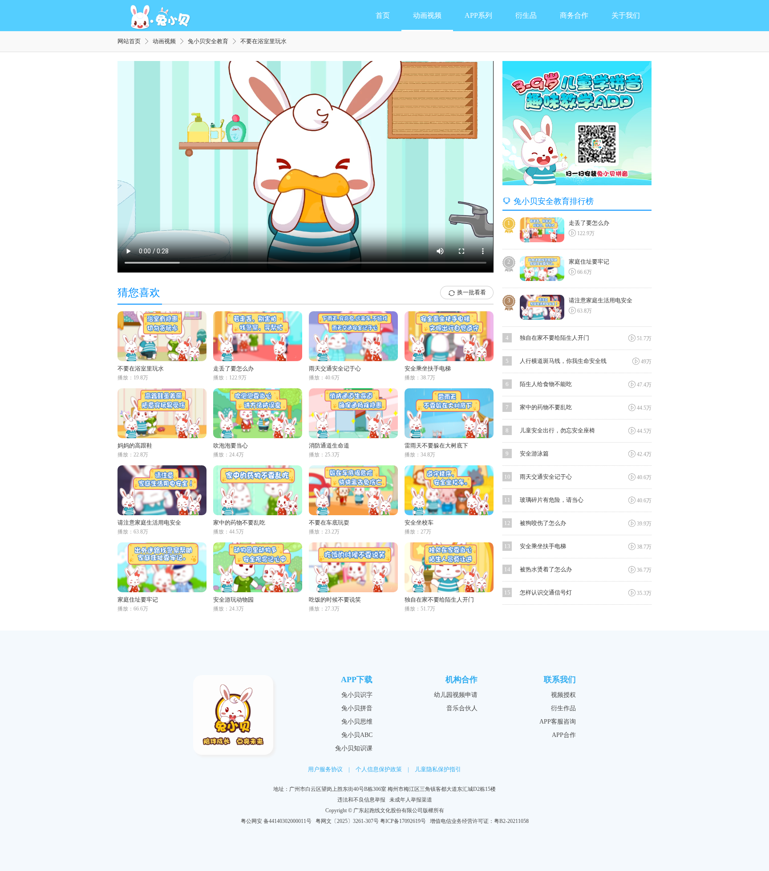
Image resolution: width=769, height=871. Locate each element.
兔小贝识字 (356, 695)
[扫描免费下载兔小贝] (577, 123)
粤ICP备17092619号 (403, 821)
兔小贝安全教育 (208, 41)
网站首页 (129, 41)
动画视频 (427, 15)
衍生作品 (563, 708)
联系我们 (560, 679)
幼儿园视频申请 (456, 695)
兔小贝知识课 (353, 748)
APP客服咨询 (557, 721)
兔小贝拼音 (356, 708)
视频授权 (563, 695)
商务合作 (574, 15)
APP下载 (356, 679)
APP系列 (478, 15)
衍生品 (526, 15)
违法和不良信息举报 (361, 800)
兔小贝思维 (356, 721)
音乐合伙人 (462, 708)
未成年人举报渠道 (410, 800)
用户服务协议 (325, 769)
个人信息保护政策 (379, 769)
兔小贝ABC (356, 735)
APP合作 (564, 735)
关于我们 (625, 15)
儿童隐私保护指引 (438, 769)
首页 (383, 15)
